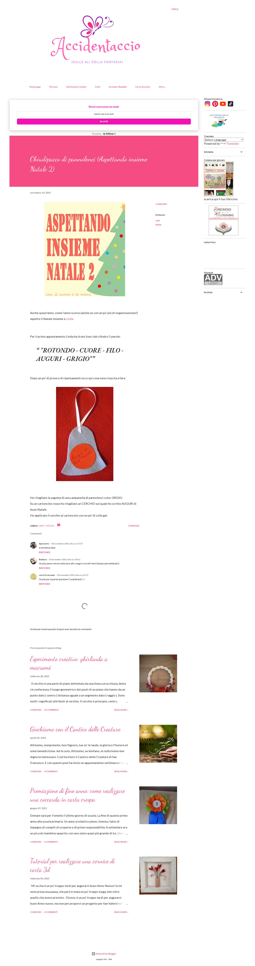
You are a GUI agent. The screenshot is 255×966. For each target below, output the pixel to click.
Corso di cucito (142, 86)
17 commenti (51, 710)
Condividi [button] (161, 204)
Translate (232, 143)
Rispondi (44, 552)
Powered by (96, 134)
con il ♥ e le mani (47, 575)
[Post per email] (59, 525)
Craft (97, 86)
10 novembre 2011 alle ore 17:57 (67, 543)
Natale (158, 224)
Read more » (121, 710)
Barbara (43, 559)
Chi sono (53, 86)
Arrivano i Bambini (118, 86)
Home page (35, 86)
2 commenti (51, 842)
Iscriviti (104, 121)
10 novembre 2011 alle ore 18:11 (64, 559)
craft (158, 220)
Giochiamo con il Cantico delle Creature (75, 729)
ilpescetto (44, 543)
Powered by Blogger (105, 953)
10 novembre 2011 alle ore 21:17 (72, 575)
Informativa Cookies (76, 86)
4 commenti (51, 771)
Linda (69, 318)
